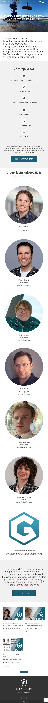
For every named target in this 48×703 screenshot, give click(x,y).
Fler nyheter (24, 672)
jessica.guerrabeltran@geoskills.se (24, 502)
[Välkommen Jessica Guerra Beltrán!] (13, 613)
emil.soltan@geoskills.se (24, 394)
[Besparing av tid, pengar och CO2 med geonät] (13, 644)
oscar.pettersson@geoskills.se (24, 447)
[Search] (40, 2)
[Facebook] (23, 698)
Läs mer (6, 631)
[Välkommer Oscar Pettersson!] (35, 613)
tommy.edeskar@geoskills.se (24, 285)
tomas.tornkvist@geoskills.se (24, 232)
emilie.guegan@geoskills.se (24, 340)
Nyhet (4, 621)
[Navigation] (43, 2)
